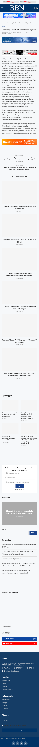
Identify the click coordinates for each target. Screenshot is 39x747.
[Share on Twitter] (24, 150)
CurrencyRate (6, 626)
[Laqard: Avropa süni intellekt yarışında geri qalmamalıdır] (19, 192)
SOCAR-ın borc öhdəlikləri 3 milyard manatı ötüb (8, 438)
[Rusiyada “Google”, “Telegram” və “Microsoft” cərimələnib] (19, 325)
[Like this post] (15, 150)
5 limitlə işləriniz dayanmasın (11, 559)
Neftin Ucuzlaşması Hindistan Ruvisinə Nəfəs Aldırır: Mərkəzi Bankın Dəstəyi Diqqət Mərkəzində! (29, 440)
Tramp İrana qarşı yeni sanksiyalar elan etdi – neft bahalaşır (9, 414)
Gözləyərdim (11, 478)
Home (4, 23)
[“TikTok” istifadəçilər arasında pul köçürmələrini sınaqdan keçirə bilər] (19, 259)
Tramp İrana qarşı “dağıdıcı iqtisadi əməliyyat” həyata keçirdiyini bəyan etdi (27, 415)
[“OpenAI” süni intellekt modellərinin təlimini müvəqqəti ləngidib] (19, 292)
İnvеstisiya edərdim (13, 473)
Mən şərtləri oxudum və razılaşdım (15, 725)
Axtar (4, 530)
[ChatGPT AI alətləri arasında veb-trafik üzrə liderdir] (19, 225)
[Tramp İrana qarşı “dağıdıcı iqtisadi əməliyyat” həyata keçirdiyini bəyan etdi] (29, 405)
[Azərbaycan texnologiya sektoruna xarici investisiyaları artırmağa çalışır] (19, 359)
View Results (19, 489)
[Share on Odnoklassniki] (33, 150)
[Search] (32, 8)
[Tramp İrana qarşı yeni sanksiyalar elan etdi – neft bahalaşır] (10, 405)
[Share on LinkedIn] (29, 150)
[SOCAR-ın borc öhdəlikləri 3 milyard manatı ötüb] (10, 428)
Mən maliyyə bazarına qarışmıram (18, 482)
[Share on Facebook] (20, 150)
